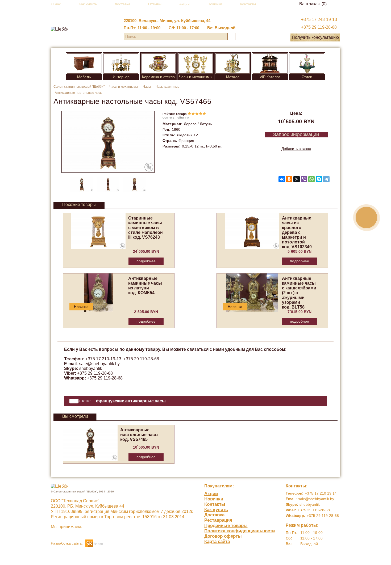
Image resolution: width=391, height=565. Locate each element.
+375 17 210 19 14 (321, 493)
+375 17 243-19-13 (319, 19)
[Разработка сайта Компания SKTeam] (94, 543)
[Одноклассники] (289, 179)
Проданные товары (226, 525)
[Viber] (304, 179)
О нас (56, 4)
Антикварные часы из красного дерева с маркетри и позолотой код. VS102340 (297, 232)
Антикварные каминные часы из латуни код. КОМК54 (145, 285)
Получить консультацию (315, 37)
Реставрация (218, 520)
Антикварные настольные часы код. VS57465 (139, 435)
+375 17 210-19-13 (103, 359)
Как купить (88, 4)
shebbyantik (90, 368)
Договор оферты (223, 536)
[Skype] (319, 179)
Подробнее (146, 261)
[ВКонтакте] (281, 179)
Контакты (248, 4)
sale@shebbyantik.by (99, 363)
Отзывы (154, 4)
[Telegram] (326, 179)
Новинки (214, 4)
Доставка (122, 4)
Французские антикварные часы (131, 401)
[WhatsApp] (311, 179)
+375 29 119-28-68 (319, 27)
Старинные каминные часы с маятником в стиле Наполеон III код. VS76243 (145, 227)
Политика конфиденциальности (239, 530)
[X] (296, 179)
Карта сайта (217, 541)
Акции (184, 4)
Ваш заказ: (313, 4)
